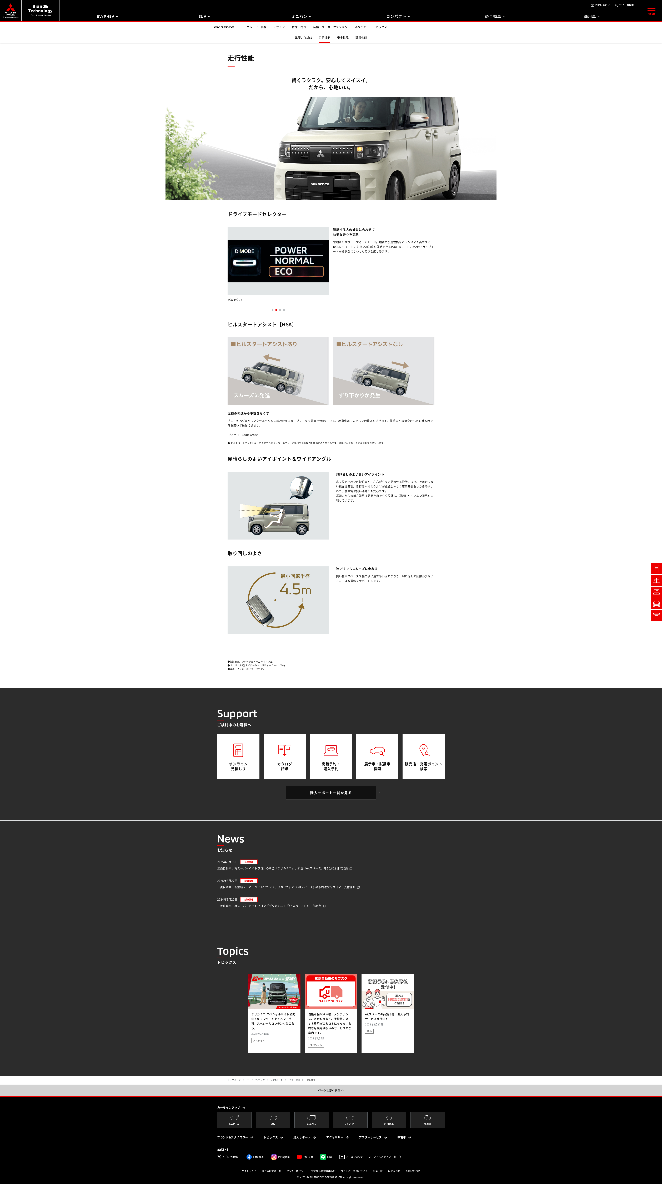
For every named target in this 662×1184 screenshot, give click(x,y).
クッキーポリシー (296, 1171)
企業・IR (378, 1171)
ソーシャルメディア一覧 (385, 1156)
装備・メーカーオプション (330, 27)
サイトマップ (249, 1171)
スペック (360, 27)
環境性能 (361, 37)
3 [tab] (280, 310)
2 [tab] (276, 310)
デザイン (279, 27)
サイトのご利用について (354, 1171)
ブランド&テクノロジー (232, 1137)
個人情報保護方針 (271, 1171)
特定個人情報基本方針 (323, 1171)
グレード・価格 (257, 27)
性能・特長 (299, 27)
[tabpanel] (278, 265)
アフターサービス (370, 1137)
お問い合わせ (602, 5)
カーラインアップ (228, 1107)
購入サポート (302, 1137)
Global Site (394, 1171)
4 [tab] (284, 310)
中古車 (401, 1137)
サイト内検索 (626, 5)
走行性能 (324, 37)
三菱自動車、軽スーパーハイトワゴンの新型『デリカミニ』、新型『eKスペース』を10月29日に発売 (282, 868)
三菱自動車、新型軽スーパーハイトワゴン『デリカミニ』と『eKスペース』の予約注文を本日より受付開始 (286, 887)
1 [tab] (272, 310)
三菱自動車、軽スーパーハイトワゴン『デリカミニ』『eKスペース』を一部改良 (269, 905)
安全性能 (343, 37)
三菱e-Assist (303, 37)
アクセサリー (334, 1137)
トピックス (380, 27)
